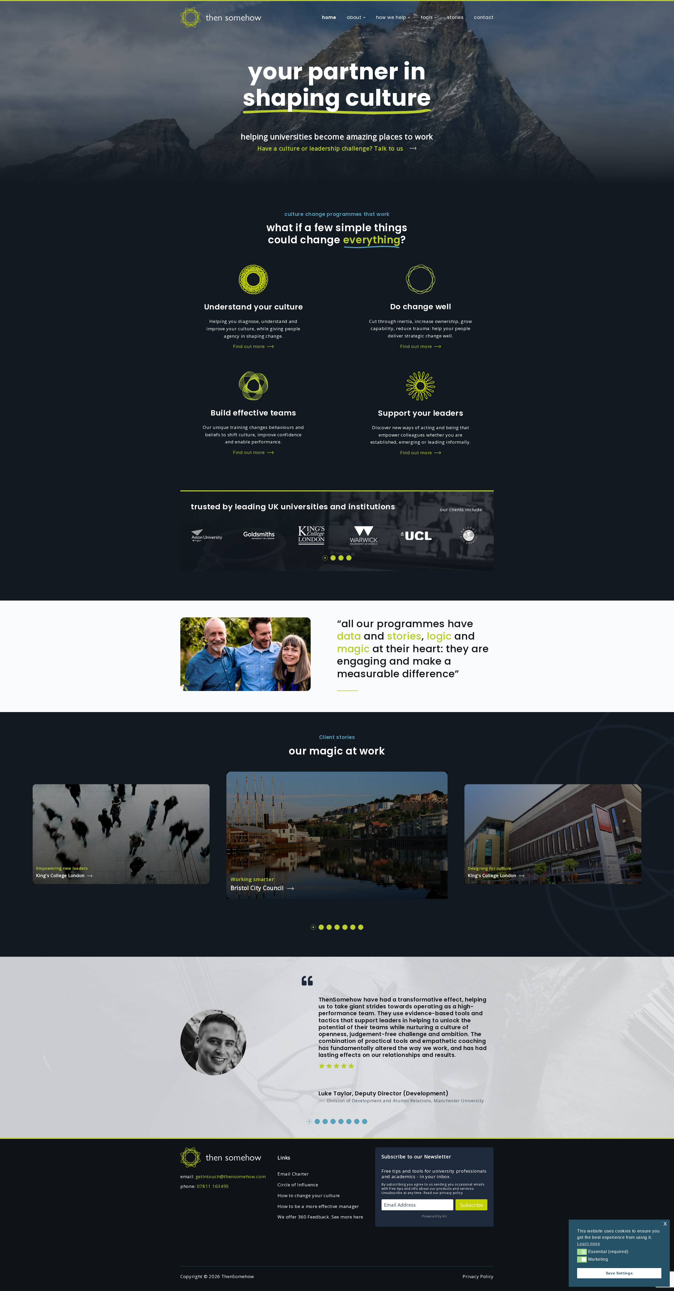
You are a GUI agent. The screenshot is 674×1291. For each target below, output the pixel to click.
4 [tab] (348, 557)
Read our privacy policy (443, 1193)
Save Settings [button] (619, 1273)
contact (484, 17)
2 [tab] (333, 557)
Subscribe (471, 1205)
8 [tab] (364, 1121)
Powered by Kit (434, 1216)
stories (455, 17)
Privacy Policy (478, 1276)
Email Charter (293, 1174)
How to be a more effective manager (318, 1206)
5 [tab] (345, 927)
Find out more (249, 346)
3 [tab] (341, 557)
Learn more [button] (588, 1243)
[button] (582, 1252)
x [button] (665, 1223)
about (354, 17)
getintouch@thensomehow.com (231, 1176)
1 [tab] (325, 557)
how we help (391, 17)
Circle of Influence (297, 1185)
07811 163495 (213, 1186)
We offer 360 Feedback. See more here (320, 1217)
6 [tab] (352, 927)
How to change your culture (308, 1195)
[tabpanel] (206, 535)
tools (427, 17)
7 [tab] (360, 927)
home (329, 17)
